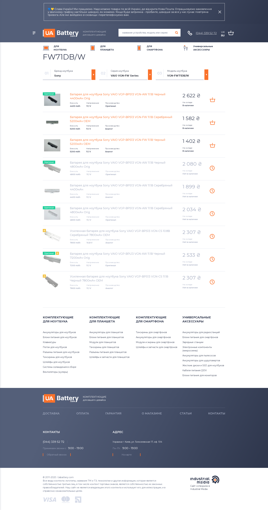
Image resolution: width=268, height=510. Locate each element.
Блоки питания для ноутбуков (60, 337)
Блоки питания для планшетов (106, 337)
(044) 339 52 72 (206, 33)
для (60, 48)
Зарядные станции (192, 342)
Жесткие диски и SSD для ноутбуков (203, 365)
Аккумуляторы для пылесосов (199, 355)
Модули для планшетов (102, 342)
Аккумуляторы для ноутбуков (59, 332)
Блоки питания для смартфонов (200, 337)
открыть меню (34, 33)
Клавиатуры (49, 342)
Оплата (82, 413)
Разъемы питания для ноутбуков (61, 352)
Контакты (216, 413)
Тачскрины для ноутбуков (57, 357)
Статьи (186, 413)
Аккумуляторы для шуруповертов (201, 360)
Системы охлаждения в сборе (59, 367)
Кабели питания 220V (194, 370)
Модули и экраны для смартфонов (155, 342)
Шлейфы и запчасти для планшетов (109, 357)
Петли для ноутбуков (55, 347)
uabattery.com (61, 398)
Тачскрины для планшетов (104, 347)
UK (223, 32)
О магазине (152, 413)
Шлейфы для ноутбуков (56, 362)
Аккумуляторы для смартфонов (153, 337)
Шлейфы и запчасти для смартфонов (156, 347)
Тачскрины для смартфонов (151, 332)
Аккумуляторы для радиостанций (201, 332)
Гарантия (113, 413)
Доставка (51, 413)
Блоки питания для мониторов (199, 375)
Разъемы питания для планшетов (108, 352)
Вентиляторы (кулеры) (55, 372)
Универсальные (203, 48)
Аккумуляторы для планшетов (106, 332)
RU (223, 35)
